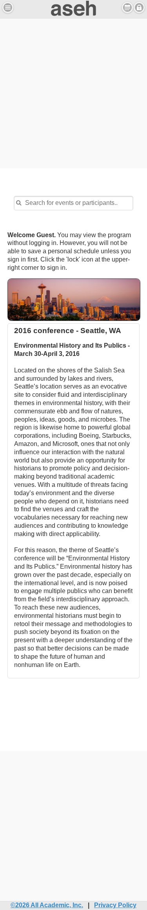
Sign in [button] (139, 7)
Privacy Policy (115, 905)
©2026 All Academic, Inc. (47, 905)
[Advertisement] (73, 92)
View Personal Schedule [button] (127, 7)
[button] (8, 7)
